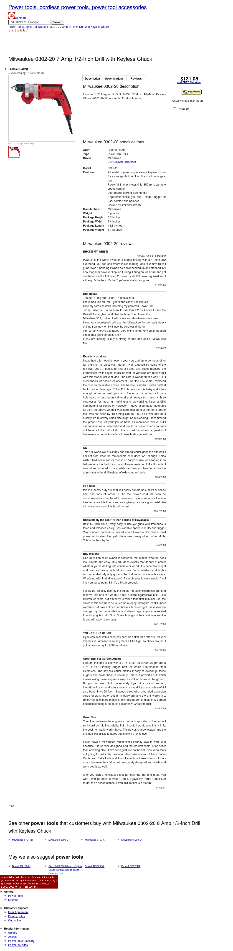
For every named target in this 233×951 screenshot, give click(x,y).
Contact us (14, 920)
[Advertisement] (91, 43)
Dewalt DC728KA (130, 866)
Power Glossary (21, 941)
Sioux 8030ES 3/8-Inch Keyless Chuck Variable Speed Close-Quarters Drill (65, 869)
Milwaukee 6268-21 (131, 839)
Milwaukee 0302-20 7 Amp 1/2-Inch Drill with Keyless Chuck (72, 26)
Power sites (18, 945)
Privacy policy (16, 916)
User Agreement (18, 912)
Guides (12, 932)
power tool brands (126, 161)
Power (15, 895)
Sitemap (13, 900)
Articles (12, 936)
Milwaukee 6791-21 (22, 839)
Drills (29, 26)
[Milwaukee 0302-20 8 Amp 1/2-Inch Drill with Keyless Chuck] (41, 140)
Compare (21, 18)
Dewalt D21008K (21, 866)
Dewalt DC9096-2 (94, 866)
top (12, 806)
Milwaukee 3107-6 (95, 839)
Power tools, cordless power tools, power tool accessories (77, 7)
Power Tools (16, 26)
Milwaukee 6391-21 (59, 839)
